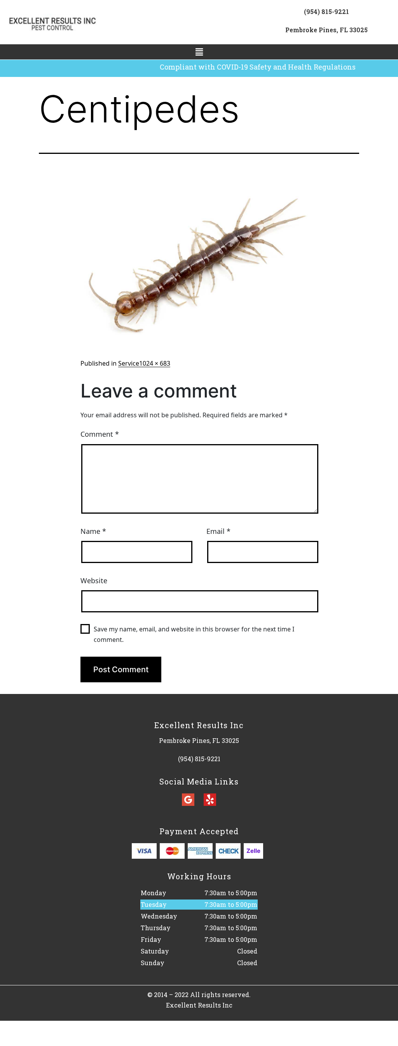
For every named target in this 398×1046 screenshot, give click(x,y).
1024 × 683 (154, 363)
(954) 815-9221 (326, 11)
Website (93, 580)
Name (93, 531)
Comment (99, 434)
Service (128, 363)
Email (218, 531)
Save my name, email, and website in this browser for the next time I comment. (194, 634)
